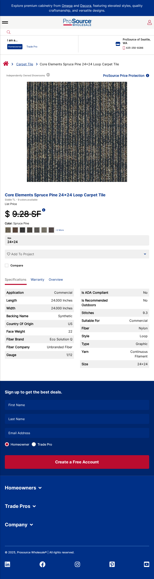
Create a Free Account (77, 462)
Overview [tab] (56, 279)
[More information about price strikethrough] (43, 214)
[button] (5, 22)
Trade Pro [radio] (31, 46)
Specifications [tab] (15, 279)
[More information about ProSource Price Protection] (146, 75)
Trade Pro (44, 444)
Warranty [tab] (37, 279)
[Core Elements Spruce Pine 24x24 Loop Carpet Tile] (77, 132)
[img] (48, 75)
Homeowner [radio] (15, 46)
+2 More (60, 230)
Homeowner (20, 444)
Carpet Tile (24, 64)
